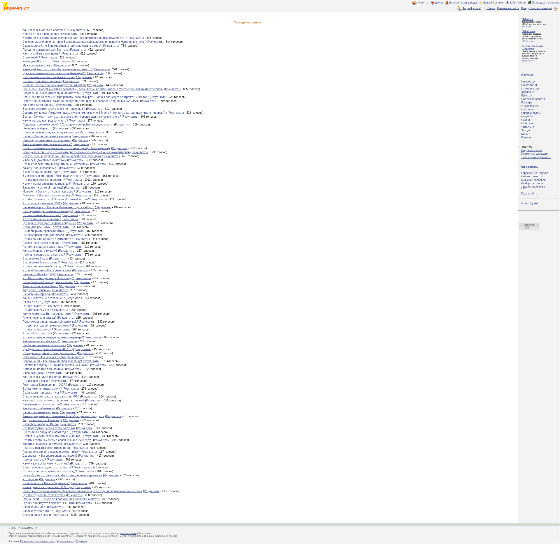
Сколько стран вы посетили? (42, 215)
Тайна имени (518, 2)
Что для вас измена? (37, 309)
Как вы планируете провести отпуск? (47, 144)
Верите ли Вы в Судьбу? (39, 274)
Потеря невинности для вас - (42, 242)
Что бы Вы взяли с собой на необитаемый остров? (56, 199)
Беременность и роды (463, 2)
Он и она (527, 109)
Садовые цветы (531, 150)
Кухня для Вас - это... (37, 61)
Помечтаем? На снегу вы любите (44, 357)
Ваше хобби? (31, 57)
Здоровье (527, 92)
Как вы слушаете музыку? (40, 250)
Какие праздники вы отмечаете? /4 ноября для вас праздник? (63, 416)
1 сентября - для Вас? (37, 333)
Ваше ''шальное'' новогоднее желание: (48, 282)
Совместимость (531, 176)
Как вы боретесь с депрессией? (44, 298)
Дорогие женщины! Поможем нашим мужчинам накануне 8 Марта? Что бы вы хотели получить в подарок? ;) (95, 112)
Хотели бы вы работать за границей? (47, 183)
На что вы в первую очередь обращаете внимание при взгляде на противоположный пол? (82, 491)
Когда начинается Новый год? (42, 420)
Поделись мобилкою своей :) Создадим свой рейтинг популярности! (68, 124)
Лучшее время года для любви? (44, 235)
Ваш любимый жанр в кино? (41, 262)
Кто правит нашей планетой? (42, 219)
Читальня (527, 127)
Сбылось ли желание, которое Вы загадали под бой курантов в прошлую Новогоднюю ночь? (84, 41)
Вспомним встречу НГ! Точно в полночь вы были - (56, 365)
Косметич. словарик (534, 153)
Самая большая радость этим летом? (48, 467)
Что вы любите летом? (38, 329)
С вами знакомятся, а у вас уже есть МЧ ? (51, 396)
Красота (526, 95)
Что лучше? (30, 479)
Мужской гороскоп (533, 180)
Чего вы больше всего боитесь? (44, 254)
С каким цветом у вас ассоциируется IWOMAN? (54, 85)
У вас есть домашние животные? (44, 160)
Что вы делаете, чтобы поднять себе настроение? (56, 164)
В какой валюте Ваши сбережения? (46, 483)
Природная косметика (546, 2)
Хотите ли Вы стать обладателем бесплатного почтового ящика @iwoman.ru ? (75, 37)
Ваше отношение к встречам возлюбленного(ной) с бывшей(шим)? (66, 148)
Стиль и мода (530, 88)
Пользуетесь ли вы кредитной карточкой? (50, 321)
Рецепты (423, 2)
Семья (525, 120)
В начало (527, 74)
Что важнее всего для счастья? (44, 179)
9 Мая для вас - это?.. (37, 227)
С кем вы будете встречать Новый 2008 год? (52, 436)
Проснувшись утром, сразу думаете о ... (49, 353)
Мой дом (527, 123)
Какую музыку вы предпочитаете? (45, 120)
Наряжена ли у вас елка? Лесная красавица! (52, 361)
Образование (530, 106)
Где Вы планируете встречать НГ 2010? (49, 503)
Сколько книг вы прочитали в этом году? (50, 471)
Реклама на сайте (508, 8)
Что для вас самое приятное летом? (47, 325)
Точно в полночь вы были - (40, 286)
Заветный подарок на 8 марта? (43, 443)
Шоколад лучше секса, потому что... (47, 140)
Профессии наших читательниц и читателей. (52, 93)
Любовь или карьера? (37, 294)
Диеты (439, 2)
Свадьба (527, 116)
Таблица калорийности (536, 157)
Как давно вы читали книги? (41, 341)
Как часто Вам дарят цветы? (42, 53)
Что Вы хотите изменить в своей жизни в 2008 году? (57, 440)
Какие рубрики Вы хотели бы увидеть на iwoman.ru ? (58, 69)
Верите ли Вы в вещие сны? (41, 33)
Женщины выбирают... (37, 128)
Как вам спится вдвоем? (39, 104)
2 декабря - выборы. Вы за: (41, 424)
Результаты (77, 30)
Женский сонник (493, 2)
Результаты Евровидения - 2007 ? (45, 384)
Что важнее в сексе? (36, 380)
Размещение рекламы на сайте (37, 541)
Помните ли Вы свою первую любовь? (48, 195)
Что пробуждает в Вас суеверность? (47, 270)
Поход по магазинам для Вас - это (45, 49)
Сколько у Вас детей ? (38, 510)
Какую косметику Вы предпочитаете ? (48, 313)
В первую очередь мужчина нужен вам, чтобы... (55, 132)
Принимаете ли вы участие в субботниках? (51, 451)
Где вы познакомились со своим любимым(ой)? (54, 73)
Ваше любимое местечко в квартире (47, 136)
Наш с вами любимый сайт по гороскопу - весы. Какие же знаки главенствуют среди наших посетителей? (93, 89)
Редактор (81, 541)
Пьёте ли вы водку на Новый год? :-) (47, 432)
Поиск (491, 8)
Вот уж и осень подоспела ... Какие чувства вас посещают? (63, 156)
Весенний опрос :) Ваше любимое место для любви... (58, 207)
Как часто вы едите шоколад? (42, 376)
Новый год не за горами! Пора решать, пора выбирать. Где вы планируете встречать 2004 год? (86, 97)
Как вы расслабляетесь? (39, 408)
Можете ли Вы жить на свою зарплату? (49, 191)
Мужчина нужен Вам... (37, 65)
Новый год (528, 81)
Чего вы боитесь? (34, 459)
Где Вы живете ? (34, 305)
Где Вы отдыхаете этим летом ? (44, 495)
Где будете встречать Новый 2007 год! (48, 349)
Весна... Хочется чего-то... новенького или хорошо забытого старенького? (72, 116)
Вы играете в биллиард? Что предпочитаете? (53, 175)
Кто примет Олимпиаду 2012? (42, 203)
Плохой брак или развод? (39, 317)
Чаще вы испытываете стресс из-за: (47, 447)
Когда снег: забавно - (37, 290)
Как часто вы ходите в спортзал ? (45, 30)
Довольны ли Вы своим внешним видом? (50, 455)
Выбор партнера (532, 183)
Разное (526, 137)
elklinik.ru (526, 24)
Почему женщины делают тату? (44, 246)
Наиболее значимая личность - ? (44, 345)
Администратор (65, 541)
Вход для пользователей (536, 8)
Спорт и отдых (531, 113)
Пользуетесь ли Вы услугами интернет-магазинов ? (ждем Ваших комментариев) (77, 152)
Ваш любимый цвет (35, 258)
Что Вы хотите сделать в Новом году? (48, 278)
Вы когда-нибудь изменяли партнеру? (48, 211)
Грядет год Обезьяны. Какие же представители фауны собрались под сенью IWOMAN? (81, 100)
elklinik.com (527, 38)
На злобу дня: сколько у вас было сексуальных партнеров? (62, 475)
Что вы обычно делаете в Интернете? (48, 238)
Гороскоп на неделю (534, 173)
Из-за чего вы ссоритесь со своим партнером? (53, 400)
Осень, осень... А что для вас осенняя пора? (52, 499)
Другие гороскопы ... (534, 187)
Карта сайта (529, 193)
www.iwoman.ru (128, 533)
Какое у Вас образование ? (40, 168)
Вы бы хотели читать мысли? (42, 388)
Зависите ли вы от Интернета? (43, 187)
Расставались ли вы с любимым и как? (49, 77)
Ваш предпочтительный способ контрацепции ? (54, 108)
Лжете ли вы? (32, 302)
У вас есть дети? (34, 372)
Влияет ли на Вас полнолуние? (43, 369)
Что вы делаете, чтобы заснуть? (44, 266)
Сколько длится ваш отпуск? (42, 392)
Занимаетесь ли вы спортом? (42, 404)
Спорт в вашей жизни (37, 514)
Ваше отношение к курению (41, 412)
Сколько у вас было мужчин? (42, 81)
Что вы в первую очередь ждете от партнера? (53, 337)
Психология (529, 85)
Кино (524, 134)
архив (476, 8)
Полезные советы (533, 99)
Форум (466, 8)
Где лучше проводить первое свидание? (49, 223)
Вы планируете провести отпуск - (45, 231)
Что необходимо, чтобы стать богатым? (49, 428)
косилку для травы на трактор (533, 52)
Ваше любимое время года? (41, 171)
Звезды (526, 130)
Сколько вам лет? (34, 507)
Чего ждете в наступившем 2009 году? (48, 487)
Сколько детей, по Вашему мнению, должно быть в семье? (62, 45)
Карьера (526, 102)
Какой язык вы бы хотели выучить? (46, 463)
